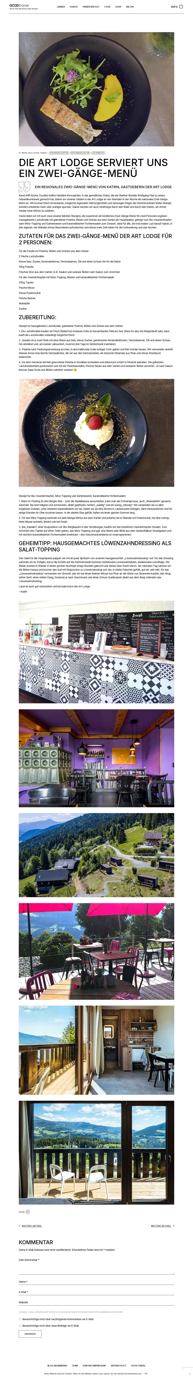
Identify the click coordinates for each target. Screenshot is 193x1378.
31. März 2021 (25, 153)
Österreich (98, 153)
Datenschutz (118, 1365)
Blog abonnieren (57, 1365)
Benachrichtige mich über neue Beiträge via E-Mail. (50, 1325)
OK (146, 1373)
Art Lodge (162, 187)
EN (132, 6)
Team (75, 1365)
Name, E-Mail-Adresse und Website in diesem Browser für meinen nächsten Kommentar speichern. (72, 1312)
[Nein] (189, 1373)
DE (127, 6)
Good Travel (40, 153)
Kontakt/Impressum (94, 1365)
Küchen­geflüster (59, 153)
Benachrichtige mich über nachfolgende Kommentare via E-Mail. (58, 1319)
